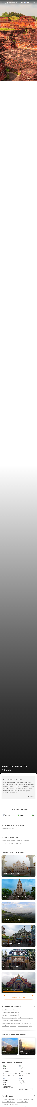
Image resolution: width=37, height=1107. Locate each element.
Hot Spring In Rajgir (27, 1023)
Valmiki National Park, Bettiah (10, 1012)
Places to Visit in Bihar (8, 840)
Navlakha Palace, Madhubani (11, 1023)
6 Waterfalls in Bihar (22, 1102)
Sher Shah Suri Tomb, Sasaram (11, 1020)
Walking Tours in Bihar (8, 1099)
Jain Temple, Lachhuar (9, 1026)
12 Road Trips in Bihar (8, 1102)
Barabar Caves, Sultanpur (10, 1015)
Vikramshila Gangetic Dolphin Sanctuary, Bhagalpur (17, 1018)
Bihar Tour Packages (23, 840)
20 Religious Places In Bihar (10, 1104)
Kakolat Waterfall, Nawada (10, 1010)
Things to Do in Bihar (8, 843)
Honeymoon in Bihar (8, 828)
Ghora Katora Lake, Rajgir (25, 1026)
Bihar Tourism (20, 843)
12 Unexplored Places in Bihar (25, 1099)
